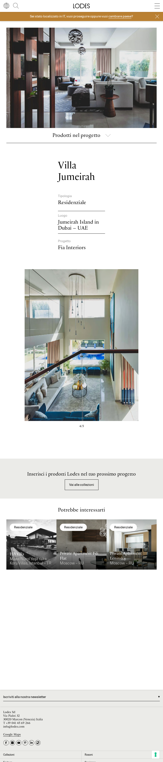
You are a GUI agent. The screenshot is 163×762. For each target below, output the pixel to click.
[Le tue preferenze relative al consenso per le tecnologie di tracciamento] (156, 755)
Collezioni (8, 754)
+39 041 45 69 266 (18, 723)
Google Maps (12, 734)
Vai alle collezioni (81, 484)
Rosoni (89, 754)
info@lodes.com (13, 726)
